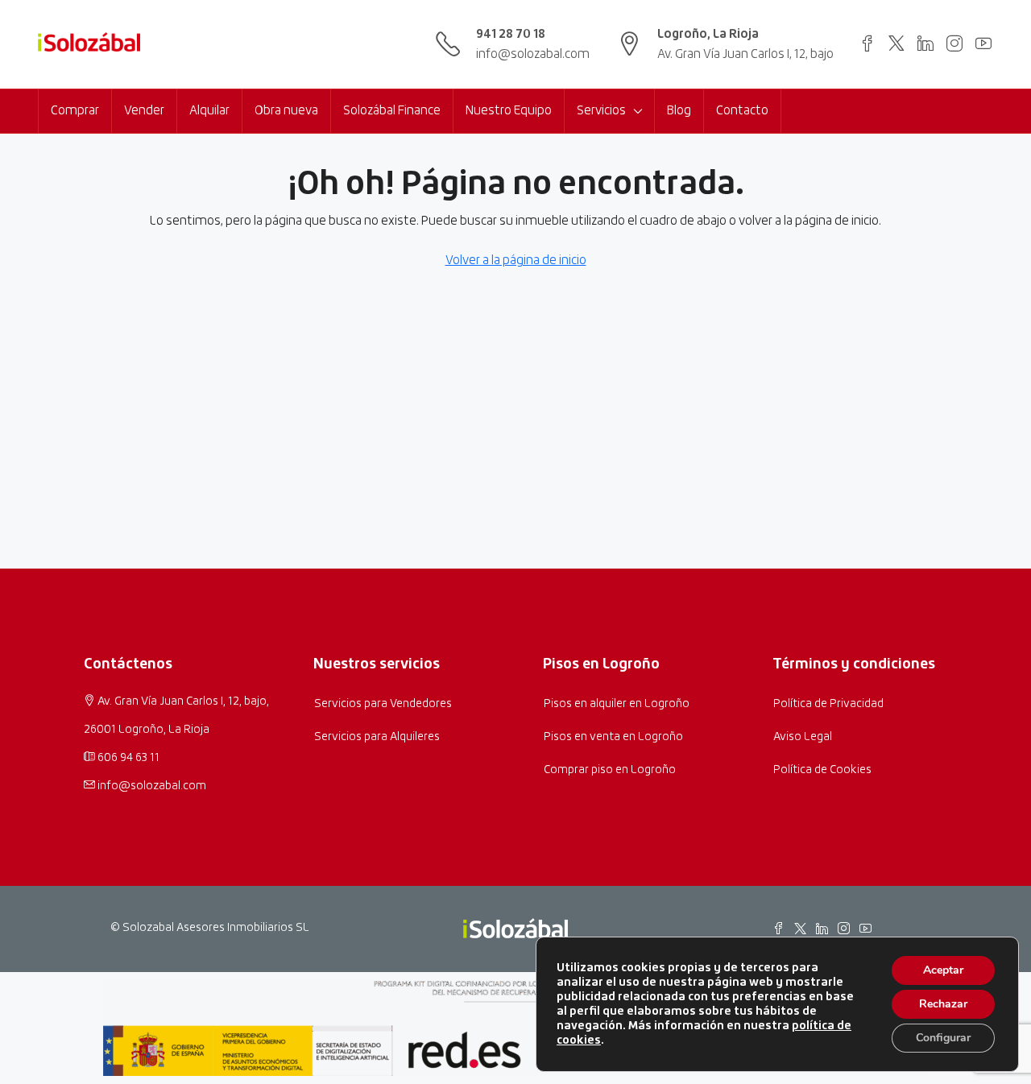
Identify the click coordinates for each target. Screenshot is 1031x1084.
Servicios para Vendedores (383, 704)
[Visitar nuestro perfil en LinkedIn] (925, 42)
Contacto (742, 111)
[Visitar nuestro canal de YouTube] (983, 42)
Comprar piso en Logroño (610, 770)
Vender (144, 111)
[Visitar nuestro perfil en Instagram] (954, 42)
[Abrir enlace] (867, 42)
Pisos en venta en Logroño (613, 737)
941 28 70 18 (510, 34)
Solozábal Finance (392, 111)
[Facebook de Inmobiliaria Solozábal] (778, 927)
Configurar (943, 1037)
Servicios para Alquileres (377, 737)
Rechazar (943, 1004)
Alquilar (209, 111)
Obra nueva (286, 111)
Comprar (75, 111)
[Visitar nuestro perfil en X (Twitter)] (896, 42)
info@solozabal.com (533, 54)
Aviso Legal (802, 737)
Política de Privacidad (828, 704)
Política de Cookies (822, 770)
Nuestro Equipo (509, 111)
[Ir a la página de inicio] (89, 45)
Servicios (601, 111)
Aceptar (943, 970)
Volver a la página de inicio (515, 260)
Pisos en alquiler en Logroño (616, 704)
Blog (679, 111)
